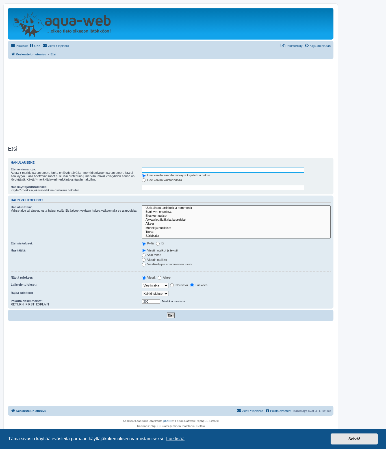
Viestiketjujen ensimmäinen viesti (169, 264)
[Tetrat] (236, 232)
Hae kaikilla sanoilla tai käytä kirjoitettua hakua (178, 175)
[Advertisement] (170, 101)
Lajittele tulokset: (24, 284)
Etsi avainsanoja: (23, 169)
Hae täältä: (19, 250)
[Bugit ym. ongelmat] (236, 212)
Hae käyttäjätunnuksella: (29, 186)
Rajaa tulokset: (22, 292)
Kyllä (150, 243)
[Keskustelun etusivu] (62, 23)
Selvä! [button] (354, 439)
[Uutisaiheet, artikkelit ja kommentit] (236, 208)
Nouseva (181, 285)
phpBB (167, 420)
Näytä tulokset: (22, 277)
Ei (162, 243)
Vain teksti (153, 255)
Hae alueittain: (21, 207)
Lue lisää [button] (175, 438)
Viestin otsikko (156, 259)
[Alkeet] (236, 224)
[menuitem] (34, 45)
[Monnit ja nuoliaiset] (236, 228)
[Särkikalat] (236, 236)
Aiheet (166, 277)
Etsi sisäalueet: (22, 243)
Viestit (150, 277)
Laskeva (201, 285)
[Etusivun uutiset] (236, 216)
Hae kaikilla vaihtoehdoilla (164, 180)
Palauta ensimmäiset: (27, 301)
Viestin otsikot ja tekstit (162, 250)
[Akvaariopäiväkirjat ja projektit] (236, 220)
